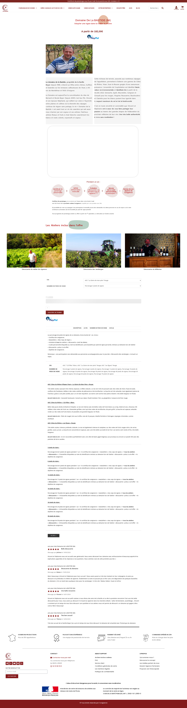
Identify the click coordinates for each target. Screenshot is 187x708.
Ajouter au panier (55, 312)
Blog (138, 8)
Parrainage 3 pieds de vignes (72, 369)
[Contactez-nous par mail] (51, 657)
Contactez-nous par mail (61, 658)
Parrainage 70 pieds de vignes (104, 374)
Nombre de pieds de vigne (56, 286)
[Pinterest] (18, 663)
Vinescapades (89, 8)
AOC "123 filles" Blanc (70, 365)
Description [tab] (77, 328)
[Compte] (176, 7)
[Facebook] (7, 663)
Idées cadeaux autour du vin (51, 8)
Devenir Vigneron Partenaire (150, 666)
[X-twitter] (10, 663)
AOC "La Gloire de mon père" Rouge (89, 365)
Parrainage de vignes (27, 8)
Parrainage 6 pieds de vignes (91, 369)
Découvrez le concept (147, 660)
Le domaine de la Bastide (56, 82)
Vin (48, 280)
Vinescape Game (74, 8)
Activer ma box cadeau (103, 657)
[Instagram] (21, 663)
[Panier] (182, 7)
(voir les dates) (82, 342)
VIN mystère (120, 8)
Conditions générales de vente (106, 666)
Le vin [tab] (85, 328)
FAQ (96, 660)
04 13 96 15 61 (57, 666)
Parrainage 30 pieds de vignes (98, 371)
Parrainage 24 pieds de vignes (77, 371)
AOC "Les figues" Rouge (109, 365)
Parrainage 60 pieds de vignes (83, 374)
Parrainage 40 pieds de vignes (118, 371)
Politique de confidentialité (104, 672)
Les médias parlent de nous (149, 663)
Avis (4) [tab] (111, 328)
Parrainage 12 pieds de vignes (112, 369)
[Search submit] (163, 8)
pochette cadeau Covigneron (72, 203)
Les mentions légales (102, 669)
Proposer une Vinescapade (149, 669)
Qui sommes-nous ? (147, 657)
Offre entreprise (104, 8)
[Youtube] (14, 663)
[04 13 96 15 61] (51, 666)
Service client (99, 663)
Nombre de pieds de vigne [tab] (98, 328)
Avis (130, 8)
